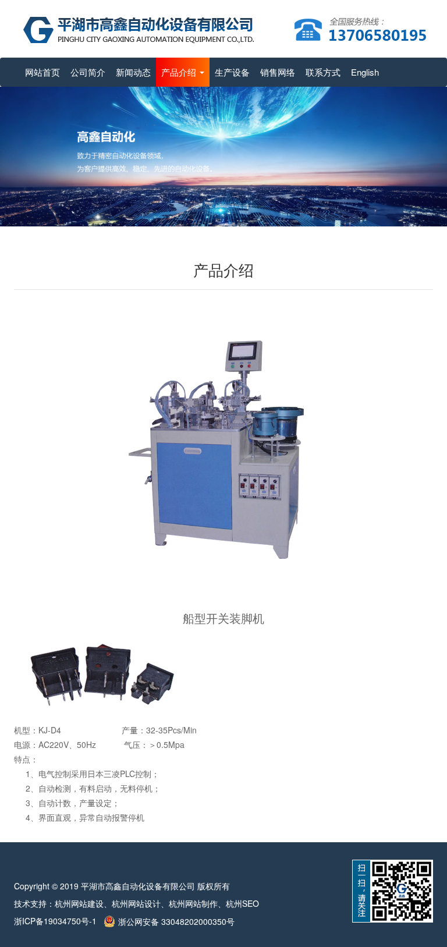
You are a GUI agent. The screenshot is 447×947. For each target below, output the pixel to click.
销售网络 (277, 72)
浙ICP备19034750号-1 (59, 921)
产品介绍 (179, 72)
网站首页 (42, 72)
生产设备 (232, 72)
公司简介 (87, 72)
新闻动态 (133, 72)
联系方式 (323, 72)
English (365, 72)
